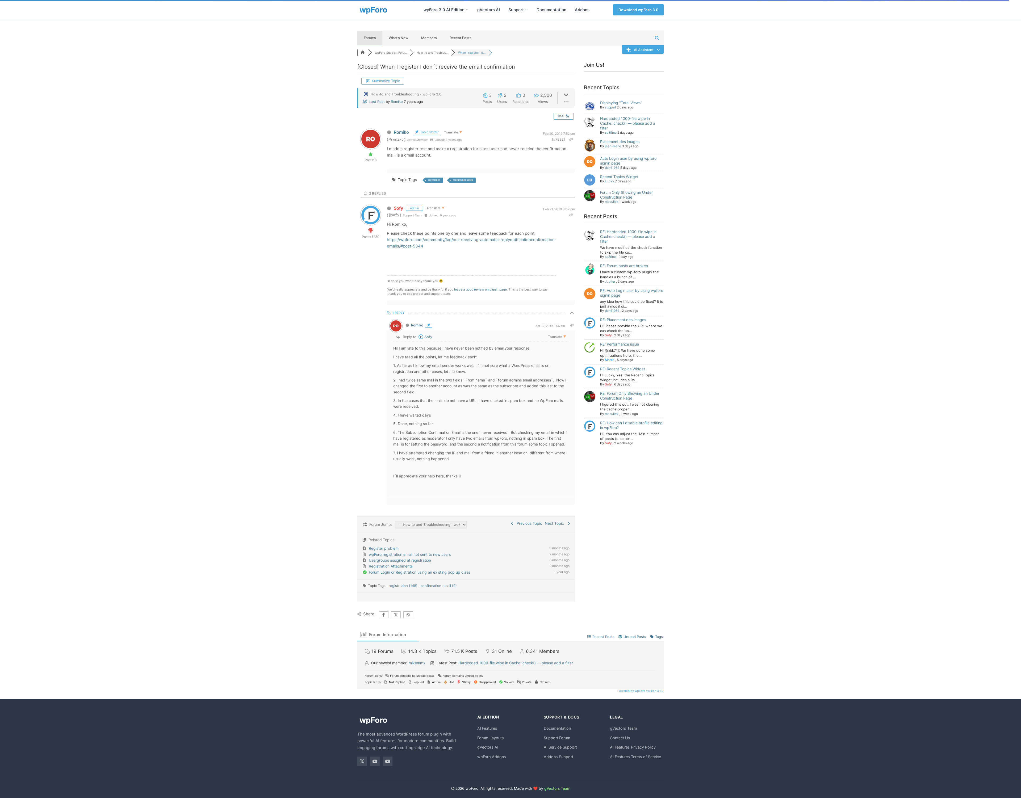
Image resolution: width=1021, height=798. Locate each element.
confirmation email (463, 179)
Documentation (551, 9)
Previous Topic (528, 523)
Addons (582, 9)
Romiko (397, 101)
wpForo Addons (491, 756)
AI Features (487, 728)
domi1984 (612, 168)
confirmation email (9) (439, 585)
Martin (609, 360)
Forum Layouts (490, 738)
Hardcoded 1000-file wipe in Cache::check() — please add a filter (627, 123)
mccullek (611, 202)
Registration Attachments (391, 566)
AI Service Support (560, 747)
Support (516, 9)
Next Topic (555, 523)
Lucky (609, 181)
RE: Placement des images (623, 319)
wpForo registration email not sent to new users (410, 554)
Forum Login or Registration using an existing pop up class (419, 572)
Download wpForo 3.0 (638, 9)
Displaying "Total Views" (621, 102)
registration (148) (404, 585)
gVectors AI (488, 9)
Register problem (384, 548)
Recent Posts (460, 38)
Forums (370, 38)
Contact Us (620, 738)
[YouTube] (375, 761)
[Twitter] (362, 761)
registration (434, 179)
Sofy (398, 208)
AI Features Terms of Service (635, 756)
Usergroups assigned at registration (400, 560)
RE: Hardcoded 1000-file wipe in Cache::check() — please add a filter (628, 236)
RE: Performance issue (619, 344)
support (610, 107)
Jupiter (610, 281)
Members (429, 38)
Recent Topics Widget (619, 176)
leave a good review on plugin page (480, 289)
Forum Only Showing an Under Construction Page (626, 194)
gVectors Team (623, 728)
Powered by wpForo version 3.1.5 (640, 691)
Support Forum (557, 738)
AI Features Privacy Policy (633, 747)
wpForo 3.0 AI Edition (444, 9)
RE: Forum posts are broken (624, 265)
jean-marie (613, 146)
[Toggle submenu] (467, 9)
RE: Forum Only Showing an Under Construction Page (629, 395)
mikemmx (417, 663)
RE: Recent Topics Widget (622, 369)
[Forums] (362, 52)
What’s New (398, 38)
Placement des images (619, 141)
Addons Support (558, 756)
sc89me (611, 133)
